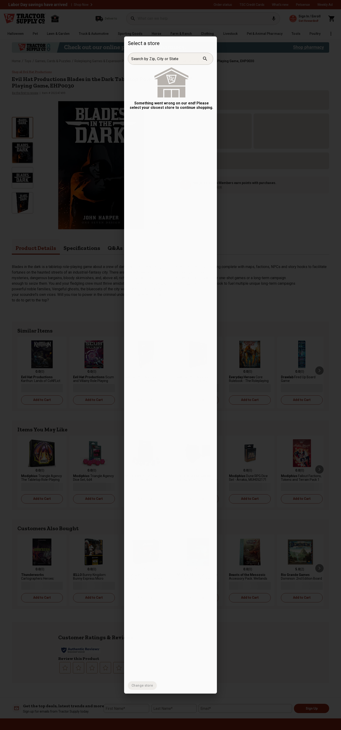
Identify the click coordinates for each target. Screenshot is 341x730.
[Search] (205, 58)
